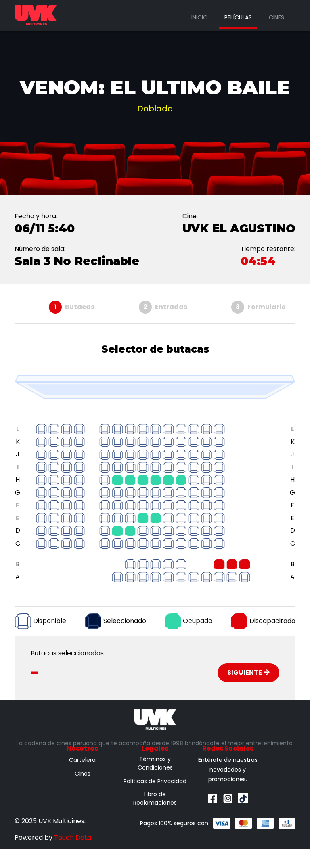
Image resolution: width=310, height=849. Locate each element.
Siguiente (244, 672)
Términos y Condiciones (155, 763)
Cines (276, 17)
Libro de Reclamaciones (155, 798)
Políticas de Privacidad (155, 781)
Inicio (199, 17)
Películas (238, 17)
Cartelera (82, 760)
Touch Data (72, 837)
